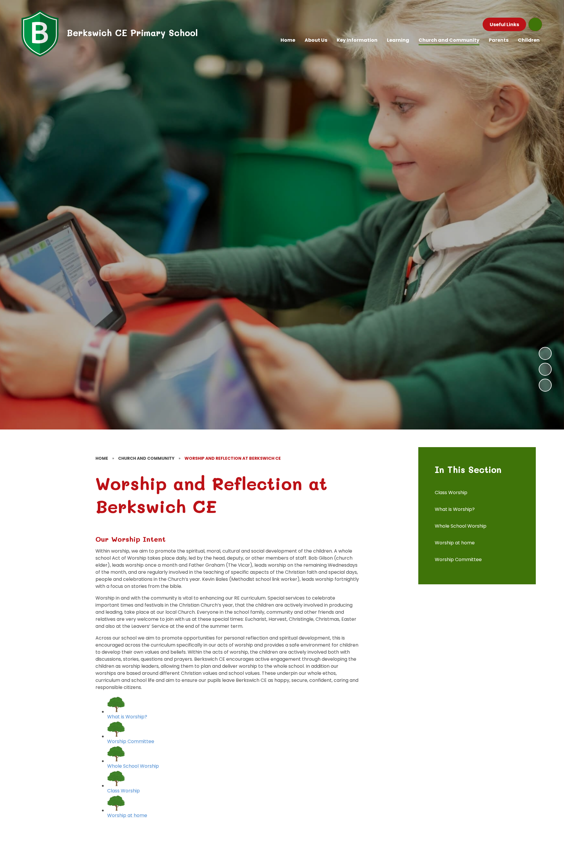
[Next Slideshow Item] (545, 353)
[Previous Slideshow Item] (545, 369)
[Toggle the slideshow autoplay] (545, 385)
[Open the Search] (535, 24)
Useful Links (504, 24)
